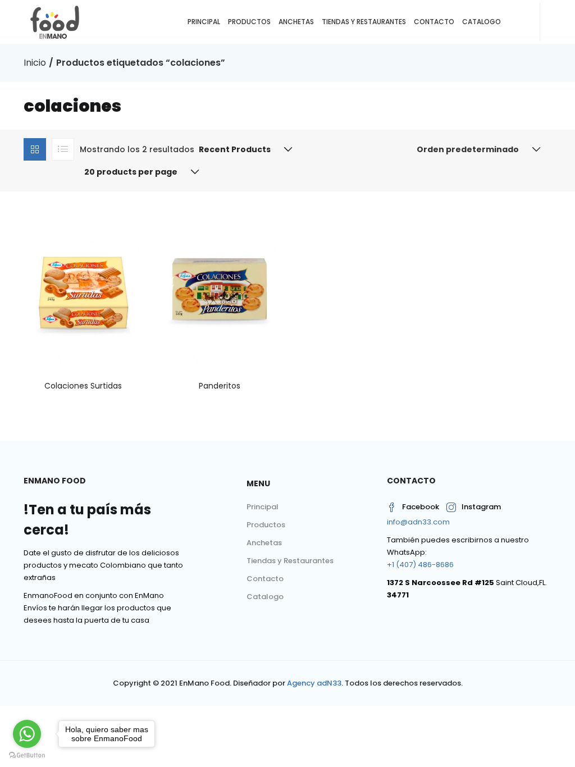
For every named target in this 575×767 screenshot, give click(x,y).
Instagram (481, 506)
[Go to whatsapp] (27, 734)
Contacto (434, 21)
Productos (249, 21)
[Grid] (35, 149)
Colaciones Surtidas (83, 385)
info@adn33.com (418, 522)
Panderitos (219, 385)
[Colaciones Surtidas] (83, 288)
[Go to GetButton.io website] (27, 755)
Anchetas (296, 21)
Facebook (420, 506)
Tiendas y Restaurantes (364, 21)
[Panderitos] (220, 288)
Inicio (35, 62)
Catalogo (481, 21)
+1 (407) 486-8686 (420, 564)
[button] (243, 149)
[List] (63, 149)
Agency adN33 (314, 683)
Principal (204, 21)
